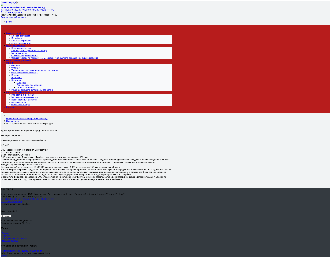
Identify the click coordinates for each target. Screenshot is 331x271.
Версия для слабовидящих (14, 17)
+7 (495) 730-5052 (9, 10)
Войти (9, 22)
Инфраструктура (10, 240)
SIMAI (4, 256)
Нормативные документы (14, 238)
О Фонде (6, 235)
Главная (5, 233)
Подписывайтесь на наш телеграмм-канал (21, 251)
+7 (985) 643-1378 (45, 10)
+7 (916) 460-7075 (27, 10)
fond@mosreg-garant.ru (11, 12)
